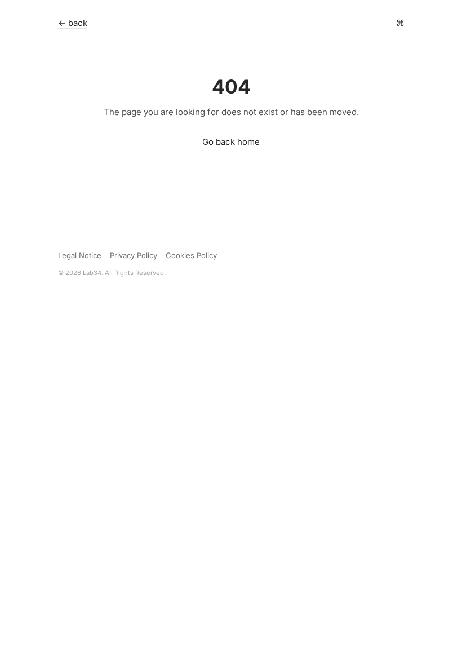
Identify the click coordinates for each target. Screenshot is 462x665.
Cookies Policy (191, 255)
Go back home (231, 141)
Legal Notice (79, 255)
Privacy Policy (133, 255)
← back (72, 22)
